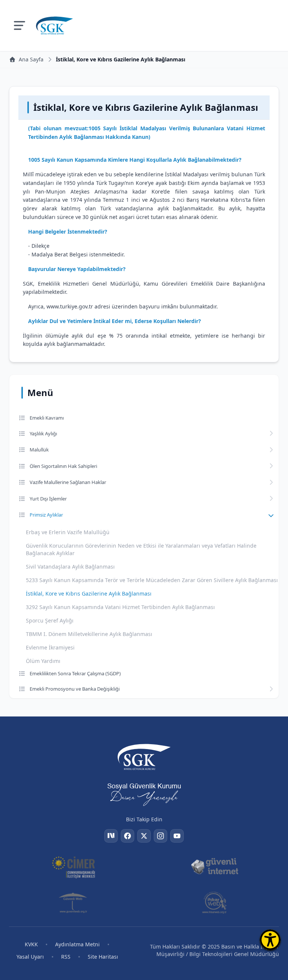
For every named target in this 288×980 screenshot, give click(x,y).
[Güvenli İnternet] (214, 867)
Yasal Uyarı (30, 956)
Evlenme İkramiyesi (50, 647)
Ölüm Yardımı (43, 660)
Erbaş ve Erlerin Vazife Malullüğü (68, 532)
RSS (65, 956)
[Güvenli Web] (73, 902)
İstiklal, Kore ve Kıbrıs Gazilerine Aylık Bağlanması (89, 593)
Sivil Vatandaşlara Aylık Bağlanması (70, 566)
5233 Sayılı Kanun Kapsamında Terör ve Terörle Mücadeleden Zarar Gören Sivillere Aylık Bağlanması (152, 580)
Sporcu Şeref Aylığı (50, 620)
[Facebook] (127, 836)
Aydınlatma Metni (77, 944)
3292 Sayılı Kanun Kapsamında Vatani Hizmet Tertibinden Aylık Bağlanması (120, 607)
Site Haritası (103, 956)
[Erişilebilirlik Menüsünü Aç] (270, 939)
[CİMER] (73, 867)
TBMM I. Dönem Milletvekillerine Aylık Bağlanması (89, 633)
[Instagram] (160, 836)
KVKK (31, 944)
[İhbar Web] (214, 902)
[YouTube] (177, 836)
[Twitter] (144, 836)
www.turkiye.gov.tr (69, 306)
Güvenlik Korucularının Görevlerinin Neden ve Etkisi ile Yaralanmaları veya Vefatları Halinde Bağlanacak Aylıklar (141, 549)
